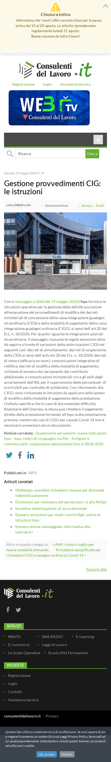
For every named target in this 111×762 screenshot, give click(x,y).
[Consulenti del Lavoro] (55, 69)
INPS (32, 472)
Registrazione (23, 84)
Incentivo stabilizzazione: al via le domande (51, 508)
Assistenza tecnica (75, 84)
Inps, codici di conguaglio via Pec (41, 438)
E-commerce (18, 644)
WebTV (14, 636)
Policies (67, 754)
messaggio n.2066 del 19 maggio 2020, (47, 301)
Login (47, 84)
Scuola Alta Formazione (68, 652)
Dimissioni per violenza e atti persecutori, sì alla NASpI (60, 502)
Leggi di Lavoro (54, 644)
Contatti (15, 691)
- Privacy (51, 716)
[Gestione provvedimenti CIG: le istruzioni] (55, 250)
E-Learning (85, 636)
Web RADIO (52, 636)
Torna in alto (96, 569)
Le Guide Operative (24, 652)
